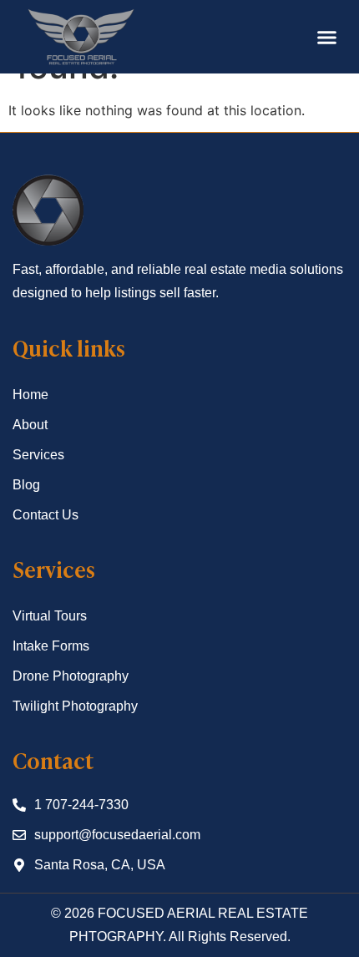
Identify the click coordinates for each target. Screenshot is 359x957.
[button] (327, 37)
